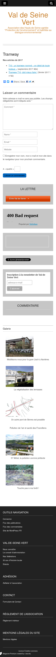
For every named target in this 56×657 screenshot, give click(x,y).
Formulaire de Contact (12, 601)
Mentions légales (10, 639)
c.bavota (28, 653)
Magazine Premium (9, 653)
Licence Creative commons (28, 651)
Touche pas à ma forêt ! (28, 488)
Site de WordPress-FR (12, 530)
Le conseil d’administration (14, 552)
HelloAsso (33, 224)
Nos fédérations (9, 556)
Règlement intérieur (11, 620)
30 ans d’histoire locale (12, 560)
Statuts (6, 564)
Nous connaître (9, 549)
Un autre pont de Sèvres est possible (28, 419)
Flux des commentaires (12, 526)
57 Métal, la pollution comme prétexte (28, 458)
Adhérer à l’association (12, 583)
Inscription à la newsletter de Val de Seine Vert (26, 276)
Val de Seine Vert (28, 18)
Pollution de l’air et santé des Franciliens (28, 427)
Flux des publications (12, 522)
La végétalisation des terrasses (28, 389)
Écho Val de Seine (17, 199)
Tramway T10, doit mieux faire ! (23, 72)
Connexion (7, 519)
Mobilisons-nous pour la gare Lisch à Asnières (28, 359)
